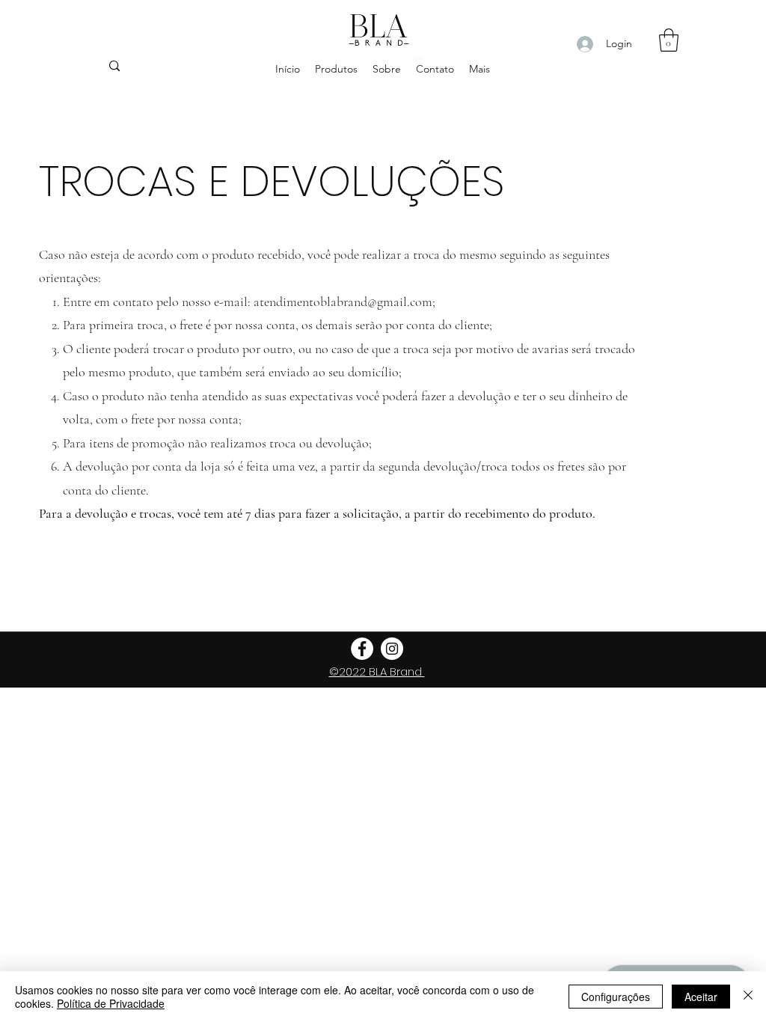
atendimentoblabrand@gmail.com (343, 301)
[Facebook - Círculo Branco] (362, 648)
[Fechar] (748, 996)
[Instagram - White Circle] (392, 648)
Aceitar (700, 996)
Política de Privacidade (111, 1003)
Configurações (615, 996)
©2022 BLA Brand (377, 671)
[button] (668, 40)
